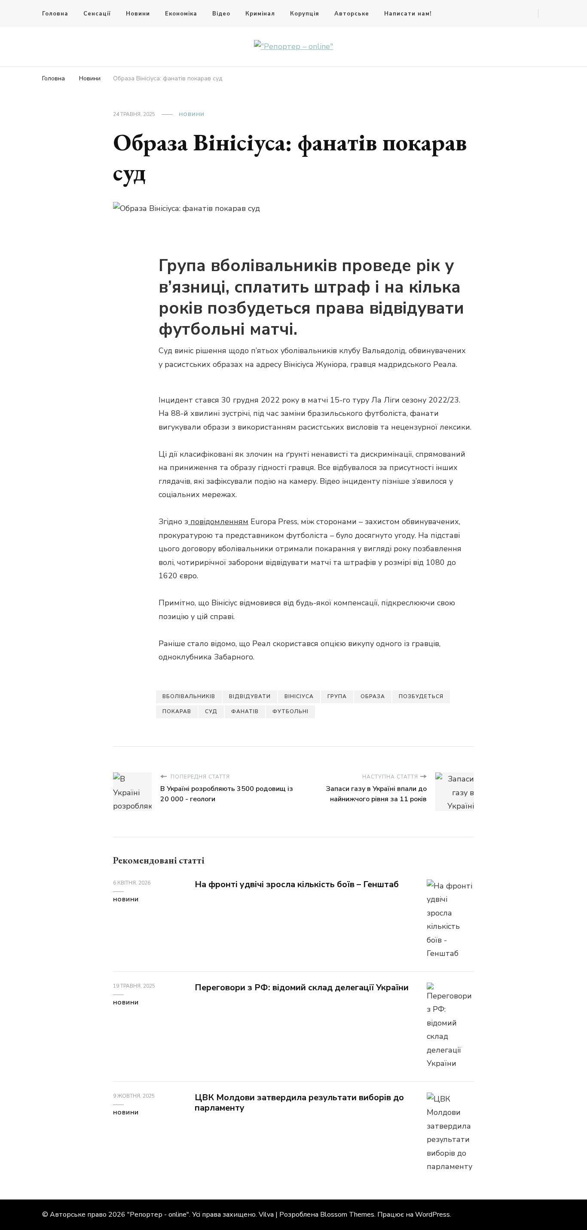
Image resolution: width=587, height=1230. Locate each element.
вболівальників (188, 696)
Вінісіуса (299, 696)
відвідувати (250, 696)
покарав (176, 711)
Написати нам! (407, 14)
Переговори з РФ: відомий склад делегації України (302, 987)
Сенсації (97, 14)
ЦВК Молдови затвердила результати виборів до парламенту (299, 1103)
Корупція (304, 14)
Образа (373, 696)
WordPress (432, 1214)
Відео (221, 14)
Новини (138, 14)
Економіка (181, 14)
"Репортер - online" (158, 1214)
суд (211, 711)
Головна (55, 14)
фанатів (245, 711)
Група (337, 696)
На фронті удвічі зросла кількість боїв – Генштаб (297, 884)
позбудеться (421, 696)
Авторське (351, 14)
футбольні (290, 711)
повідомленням (218, 521)
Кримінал (260, 14)
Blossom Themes (347, 1214)
